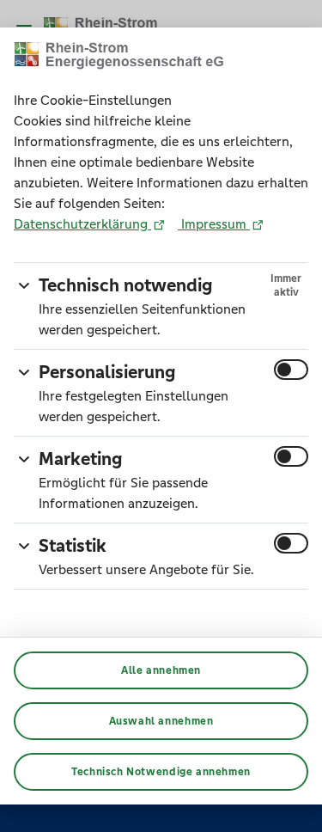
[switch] (291, 369)
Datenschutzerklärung (82, 224)
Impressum (214, 224)
